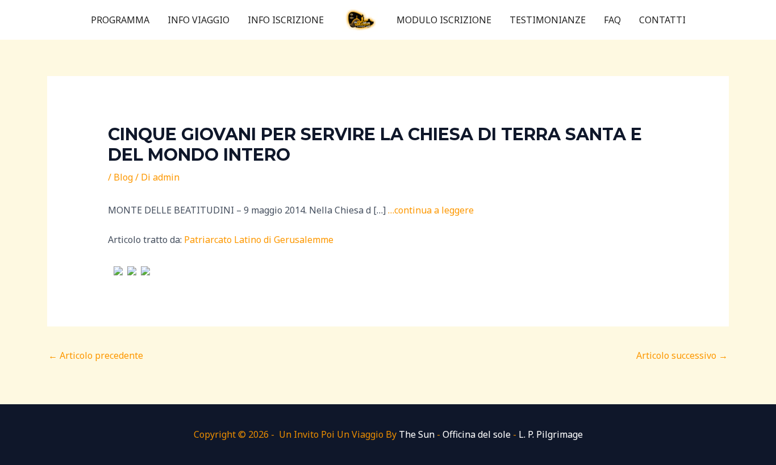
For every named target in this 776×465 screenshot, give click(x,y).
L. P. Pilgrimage (551, 434)
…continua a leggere (431, 210)
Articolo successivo (682, 355)
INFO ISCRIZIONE (286, 20)
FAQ (612, 20)
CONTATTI (662, 20)
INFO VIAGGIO (199, 20)
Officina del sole (477, 434)
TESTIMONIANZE (548, 20)
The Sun (417, 434)
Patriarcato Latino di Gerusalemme (258, 239)
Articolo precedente (95, 355)
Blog (123, 177)
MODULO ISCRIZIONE (444, 20)
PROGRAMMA (120, 20)
